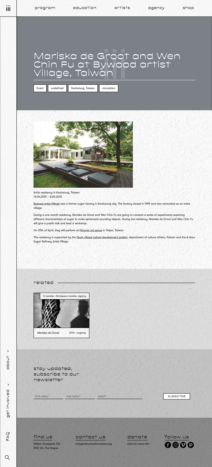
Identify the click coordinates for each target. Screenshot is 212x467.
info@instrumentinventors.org (94, 443)
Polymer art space (91, 230)
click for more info (138, 443)
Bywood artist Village (47, 203)
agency (156, 8)
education (84, 8)
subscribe (176, 396)
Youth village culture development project (102, 237)
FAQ (8, 436)
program (45, 8)
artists (122, 8)
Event (40, 88)
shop (188, 8)
